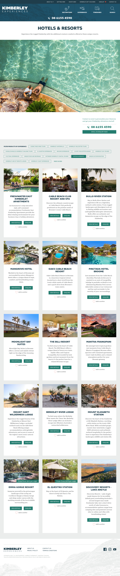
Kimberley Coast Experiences (40, 161)
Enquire (28, 223)
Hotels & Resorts (78, 156)
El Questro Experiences (44, 151)
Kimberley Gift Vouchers (87, 2)
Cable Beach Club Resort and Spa (60, 198)
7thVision (46, 555)
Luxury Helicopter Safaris (82, 151)
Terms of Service (43, 557)
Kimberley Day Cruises (102, 151)
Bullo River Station (98, 196)
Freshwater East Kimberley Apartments (21, 199)
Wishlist (101, 2)
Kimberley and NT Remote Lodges (16, 161)
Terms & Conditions (50, 551)
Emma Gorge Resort (21, 487)
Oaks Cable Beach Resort (60, 270)
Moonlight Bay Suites (21, 343)
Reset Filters (58, 161)
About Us (49, 2)
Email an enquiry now (99, 132)
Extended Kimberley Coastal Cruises (57, 156)
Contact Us (112, 2)
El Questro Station (60, 487)
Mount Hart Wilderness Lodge (21, 413)
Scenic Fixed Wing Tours (38, 146)
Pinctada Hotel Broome (99, 270)
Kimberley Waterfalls (57, 146)
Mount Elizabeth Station (99, 413)
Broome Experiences (63, 151)
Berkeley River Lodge (60, 412)
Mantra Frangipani (98, 341)
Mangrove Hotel (21, 269)
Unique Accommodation (96, 156)
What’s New (72, 2)
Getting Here (61, 2)
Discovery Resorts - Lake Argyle (98, 489)
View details (15, 223)
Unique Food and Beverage (32, 156)
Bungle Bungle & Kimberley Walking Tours (19, 151)
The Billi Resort (60, 341)
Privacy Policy (32, 551)
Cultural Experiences (12, 156)
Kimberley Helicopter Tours (78, 146)
